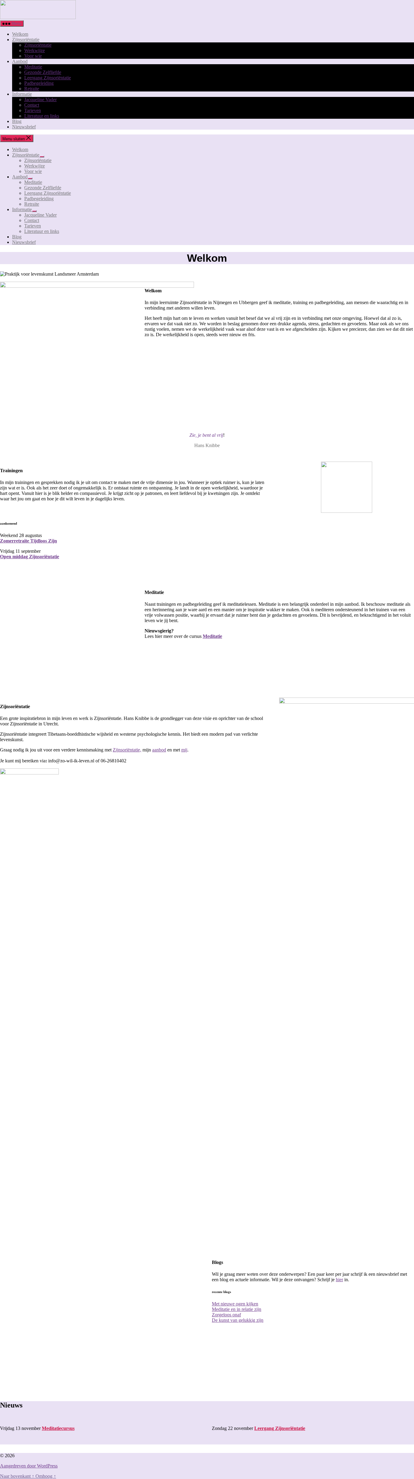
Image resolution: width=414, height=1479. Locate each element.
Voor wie (33, 55)
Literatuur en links (41, 115)
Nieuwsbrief (24, 126)
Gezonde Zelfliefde (42, 72)
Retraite (31, 88)
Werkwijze (34, 50)
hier (339, 1279)
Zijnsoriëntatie (25, 39)
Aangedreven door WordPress (29, 1465)
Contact (31, 105)
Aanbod (20, 61)
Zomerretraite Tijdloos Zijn (28, 540)
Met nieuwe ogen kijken (235, 1303)
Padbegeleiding (39, 83)
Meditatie (33, 66)
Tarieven (32, 110)
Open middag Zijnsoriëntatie (29, 556)
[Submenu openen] (41, 157)
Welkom (20, 34)
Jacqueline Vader (40, 99)
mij (184, 749)
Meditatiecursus (58, 1428)
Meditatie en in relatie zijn (236, 1309)
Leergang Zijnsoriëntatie (47, 77)
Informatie (22, 94)
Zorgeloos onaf (226, 1314)
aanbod (159, 749)
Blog (17, 121)
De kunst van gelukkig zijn (237, 1320)
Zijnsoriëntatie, (127, 749)
